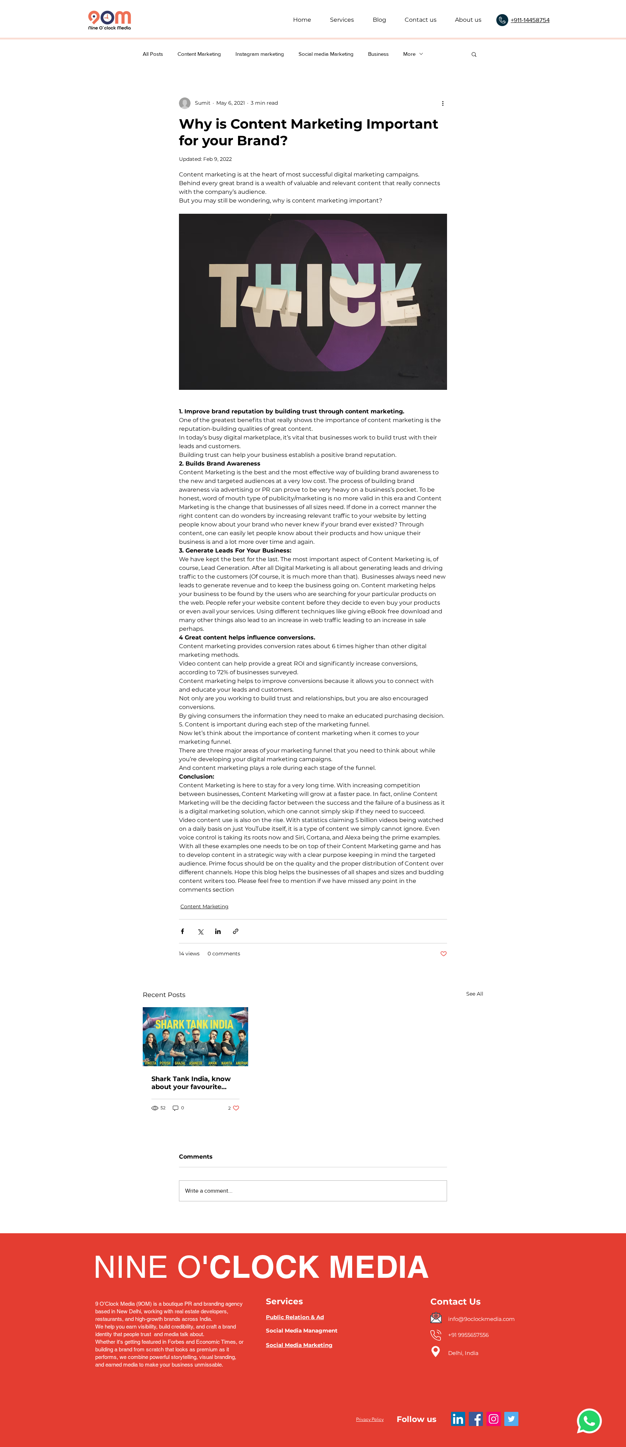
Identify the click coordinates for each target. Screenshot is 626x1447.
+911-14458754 (530, 19)
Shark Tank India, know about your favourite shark (191, 1083)
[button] (474, 54)
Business (378, 54)
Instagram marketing (259, 54)
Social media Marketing (326, 54)
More (409, 54)
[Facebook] (476, 1419)
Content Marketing (199, 54)
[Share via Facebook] (182, 931)
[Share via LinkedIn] (217, 931)
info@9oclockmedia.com (481, 1318)
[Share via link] (235, 931)
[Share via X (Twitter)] (200, 931)
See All (474, 994)
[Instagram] (494, 1419)
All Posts (153, 54)
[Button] (484, 1292)
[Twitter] (511, 1419)
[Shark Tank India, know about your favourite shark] (195, 1036)
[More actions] (442, 103)
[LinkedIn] (458, 1419)
